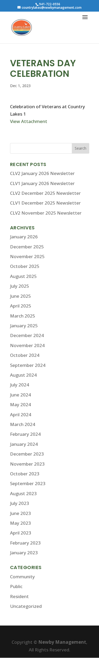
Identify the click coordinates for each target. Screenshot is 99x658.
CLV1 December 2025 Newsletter (45, 203)
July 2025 (19, 286)
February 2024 (25, 434)
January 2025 (24, 326)
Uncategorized (26, 606)
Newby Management (62, 642)
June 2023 (20, 513)
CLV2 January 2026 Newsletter (42, 173)
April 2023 (20, 533)
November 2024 (27, 345)
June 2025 (20, 296)
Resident (19, 596)
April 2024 (20, 414)
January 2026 (24, 237)
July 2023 (19, 503)
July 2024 (19, 385)
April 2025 (20, 306)
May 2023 (20, 523)
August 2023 (23, 493)
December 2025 (27, 247)
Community (22, 577)
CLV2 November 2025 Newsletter (46, 213)
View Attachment (28, 121)
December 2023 (27, 454)
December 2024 (27, 335)
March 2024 (22, 424)
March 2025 (22, 316)
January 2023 (24, 553)
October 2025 (24, 266)
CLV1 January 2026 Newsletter (42, 183)
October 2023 (24, 474)
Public (16, 586)
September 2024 (27, 365)
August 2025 (23, 276)
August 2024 (23, 375)
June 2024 (20, 395)
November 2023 (27, 464)
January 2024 (24, 444)
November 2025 (27, 256)
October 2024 (24, 355)
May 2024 (20, 404)
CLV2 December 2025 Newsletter (45, 193)
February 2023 (25, 543)
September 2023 (27, 483)
